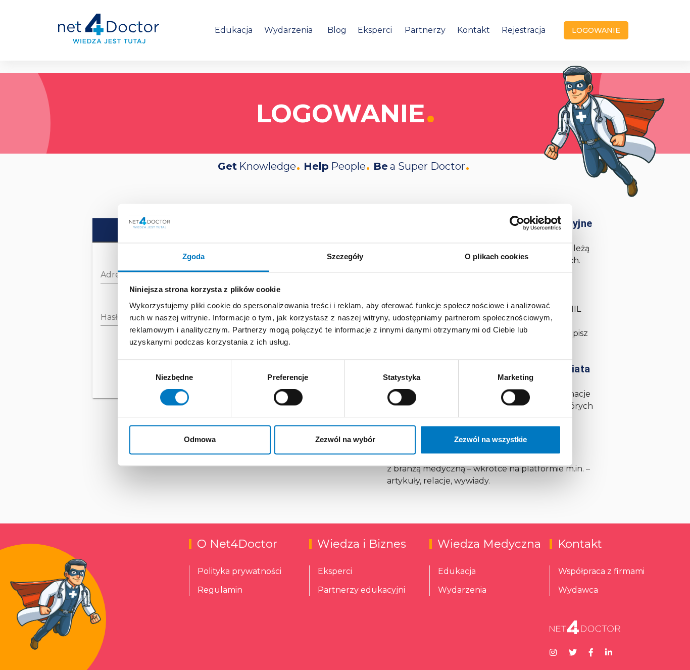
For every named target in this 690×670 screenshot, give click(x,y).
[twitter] (573, 652)
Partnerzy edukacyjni (361, 590)
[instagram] (553, 652)
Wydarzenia (288, 30)
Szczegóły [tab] (345, 256)
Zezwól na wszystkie (490, 439)
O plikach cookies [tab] (496, 256)
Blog (337, 30)
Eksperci (375, 30)
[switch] (288, 398)
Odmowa (200, 439)
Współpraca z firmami (601, 571)
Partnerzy (425, 30)
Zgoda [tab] (193, 256)
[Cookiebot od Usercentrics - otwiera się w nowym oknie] (517, 223)
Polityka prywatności (239, 571)
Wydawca (578, 590)
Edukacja (234, 30)
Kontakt (473, 30)
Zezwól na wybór (345, 439)
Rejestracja (524, 30)
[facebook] (591, 652)
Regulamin (220, 590)
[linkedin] (608, 652)
